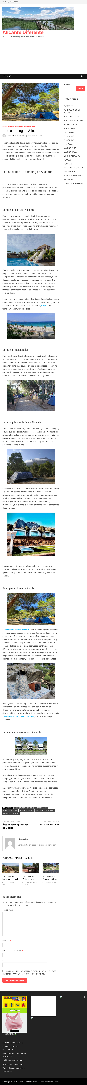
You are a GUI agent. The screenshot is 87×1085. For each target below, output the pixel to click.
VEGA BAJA (69, 179)
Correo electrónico (12, 951)
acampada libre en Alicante (17, 630)
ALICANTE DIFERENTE (12, 1043)
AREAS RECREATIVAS (10, 126)
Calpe (43, 305)
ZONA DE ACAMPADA (27, 126)
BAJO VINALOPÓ (71, 124)
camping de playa (10, 811)
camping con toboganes (37, 808)
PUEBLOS (68, 164)
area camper (20, 808)
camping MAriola (27, 811)
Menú (8, 76)
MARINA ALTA (70, 148)
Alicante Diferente (23, 32)
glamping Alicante (11, 814)
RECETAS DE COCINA (73, 168)
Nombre (6, 941)
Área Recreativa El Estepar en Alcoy (50, 877)
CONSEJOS (69, 136)
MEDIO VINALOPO (72, 156)
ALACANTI (68, 106)
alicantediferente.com (16, 136)
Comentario (8, 910)
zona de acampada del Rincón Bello (18, 716)
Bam (57, 1082)
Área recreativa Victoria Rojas (28, 877)
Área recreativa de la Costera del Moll (10, 877)
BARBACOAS (69, 128)
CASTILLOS (69, 132)
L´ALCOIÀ (68, 144)
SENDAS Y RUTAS (72, 171)
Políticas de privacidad (12, 1060)
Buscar (67, 84)
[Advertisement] (43, 58)
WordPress (48, 1082)
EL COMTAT (69, 140)
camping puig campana (45, 811)
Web (4, 961)
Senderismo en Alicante (13, 1064)
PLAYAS (67, 160)
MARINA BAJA (70, 152)
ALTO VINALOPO (71, 117)
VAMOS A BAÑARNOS (73, 175)
